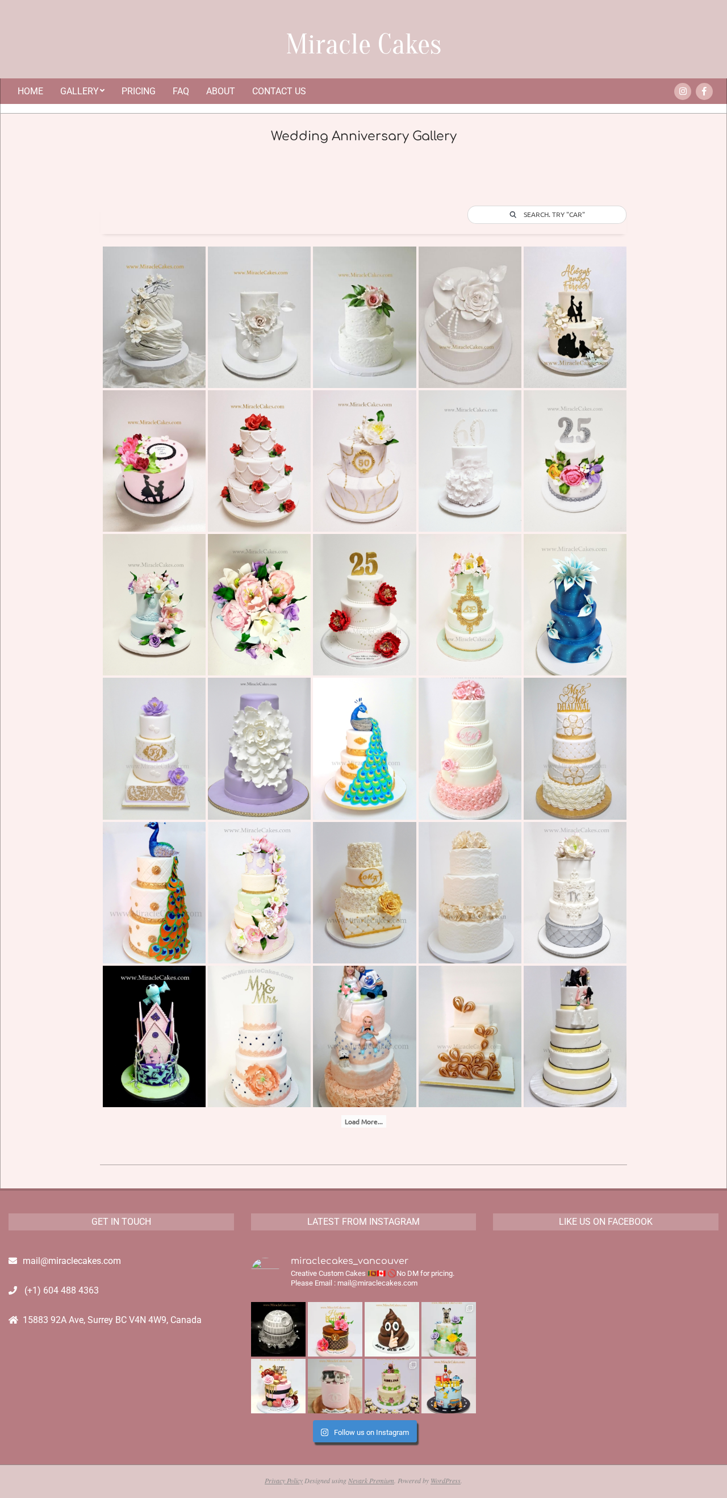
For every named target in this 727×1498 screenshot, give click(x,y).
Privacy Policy (284, 1480)
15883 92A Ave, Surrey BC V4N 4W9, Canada (112, 1320)
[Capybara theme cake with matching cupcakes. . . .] (392, 1386)
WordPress (446, 1480)
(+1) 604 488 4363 (61, 1290)
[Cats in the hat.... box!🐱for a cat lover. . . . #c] (335, 1386)
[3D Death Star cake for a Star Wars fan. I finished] (278, 1329)
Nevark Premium (371, 1480)
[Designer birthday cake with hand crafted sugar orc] (335, 1329)
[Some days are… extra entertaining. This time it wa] (392, 1329)
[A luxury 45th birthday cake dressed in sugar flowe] (278, 1386)
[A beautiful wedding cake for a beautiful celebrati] (448, 1329)
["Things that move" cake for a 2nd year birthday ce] (448, 1386)
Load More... (364, 1121)
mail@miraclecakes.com (72, 1260)
